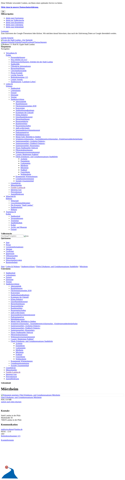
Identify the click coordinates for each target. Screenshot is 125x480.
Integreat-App (16, 190)
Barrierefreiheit (11, 262)
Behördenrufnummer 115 (10, 436)
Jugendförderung (17, 194)
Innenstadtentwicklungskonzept (28, 130)
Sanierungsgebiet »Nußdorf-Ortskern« (30, 143)
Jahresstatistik (21, 101)
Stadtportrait (15, 88)
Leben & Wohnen (9, 85)
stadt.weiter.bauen (22, 128)
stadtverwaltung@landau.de (11, 429)
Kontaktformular (7, 440)
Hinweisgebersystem (14, 260)
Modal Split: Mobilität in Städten (28, 137)
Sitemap (9, 249)
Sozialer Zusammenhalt (25, 181)
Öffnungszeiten (12, 256)
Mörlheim (24, 165)
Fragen (23, 42)
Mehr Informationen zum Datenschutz (15, 36)
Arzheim (24, 159)
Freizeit (13, 93)
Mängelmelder (16, 185)
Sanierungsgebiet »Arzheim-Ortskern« (30, 141)
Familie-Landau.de (18, 187)
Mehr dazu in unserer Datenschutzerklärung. (20, 7)
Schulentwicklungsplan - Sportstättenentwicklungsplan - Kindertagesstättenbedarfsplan (49, 139)
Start (7, 242)
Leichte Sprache (7, 38)
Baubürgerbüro (21, 124)
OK (3, 11)
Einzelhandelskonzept (24, 117)
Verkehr (18, 42)
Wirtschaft (15, 201)
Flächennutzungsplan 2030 (26, 106)
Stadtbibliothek (16, 223)
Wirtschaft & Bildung (11, 197)
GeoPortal (10, 251)
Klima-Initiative (22, 115)
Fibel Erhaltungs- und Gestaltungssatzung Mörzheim (21, 397)
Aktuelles (11, 42)
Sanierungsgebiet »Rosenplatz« (28, 146)
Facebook (30, 42)
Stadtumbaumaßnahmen (25, 110)
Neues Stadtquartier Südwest (27, 148)
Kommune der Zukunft (24, 112)
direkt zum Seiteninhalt (15, 27)
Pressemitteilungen (18, 57)
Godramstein (25, 163)
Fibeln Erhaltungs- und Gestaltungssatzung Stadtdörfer (37, 157)
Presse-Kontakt (16, 73)
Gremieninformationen (14, 247)
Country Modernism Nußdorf (27, 154)
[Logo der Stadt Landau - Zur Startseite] (17, 40)
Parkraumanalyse (22, 132)
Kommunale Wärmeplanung (26, 176)
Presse (8, 245)
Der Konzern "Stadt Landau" (22, 205)
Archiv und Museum (19, 227)
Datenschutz (10, 258)
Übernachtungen (40, 42)
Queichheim (25, 172)
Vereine (14, 97)
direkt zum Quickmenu (15, 18)
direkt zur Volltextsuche (15, 20)
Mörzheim (24, 168)
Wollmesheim (26, 174)
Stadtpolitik (15, 64)
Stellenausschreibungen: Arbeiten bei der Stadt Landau (32, 62)
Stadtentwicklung (17, 99)
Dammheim (25, 161)
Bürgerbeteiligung (18, 68)
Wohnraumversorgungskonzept (28, 152)
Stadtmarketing (16, 207)
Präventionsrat (16, 192)
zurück (3, 402)
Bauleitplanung (21, 104)
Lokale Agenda (17, 79)
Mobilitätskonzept (22, 135)
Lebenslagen (16, 90)
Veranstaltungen (17, 218)
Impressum (10, 253)
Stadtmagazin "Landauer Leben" (23, 82)
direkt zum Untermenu (14, 25)
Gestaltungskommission (25, 179)
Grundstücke (16, 183)
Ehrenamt (14, 95)
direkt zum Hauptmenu (15, 22)
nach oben (10, 402)
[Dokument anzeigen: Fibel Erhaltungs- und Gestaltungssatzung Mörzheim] (30, 395)
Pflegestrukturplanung (24, 150)
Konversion (20, 108)
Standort (4, 42)
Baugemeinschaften (23, 126)
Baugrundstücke (22, 121)
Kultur (13, 225)
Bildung (14, 210)
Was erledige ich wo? (19, 60)
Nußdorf (24, 170)
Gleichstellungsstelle (18, 71)
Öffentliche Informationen (21, 66)
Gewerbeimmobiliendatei (20, 203)
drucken (18, 402)
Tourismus (15, 221)
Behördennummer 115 (19, 77)
